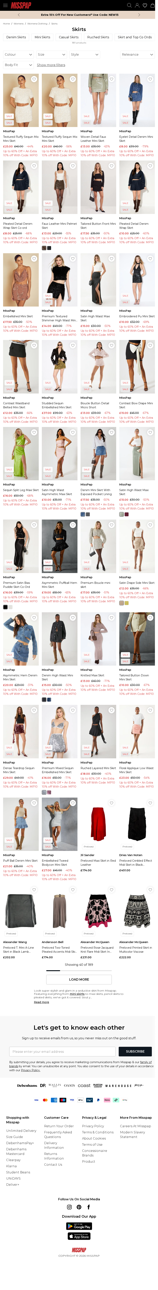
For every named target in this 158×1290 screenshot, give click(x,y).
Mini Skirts (42, 37)
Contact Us (53, 1164)
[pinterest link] (79, 1207)
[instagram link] (69, 1207)
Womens (19, 23)
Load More (79, 979)
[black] (49, 248)
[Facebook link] (88, 1207)
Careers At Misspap (135, 1126)
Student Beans (18, 1172)
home (6, 23)
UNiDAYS (13, 1178)
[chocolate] (44, 248)
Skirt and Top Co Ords (135, 37)
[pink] (49, 792)
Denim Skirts (16, 37)
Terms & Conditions (97, 1132)
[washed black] (44, 700)
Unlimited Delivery (21, 1131)
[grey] (88, 514)
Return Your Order (59, 1126)
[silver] (10, 607)
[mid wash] (83, 514)
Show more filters (51, 65)
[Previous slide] (18, 15)
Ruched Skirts (98, 37)
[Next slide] (139, 15)
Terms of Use (92, 1144)
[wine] (126, 514)
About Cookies (94, 1138)
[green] (126, 603)
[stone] (121, 603)
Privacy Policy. (30, 1070)
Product (88, 1161)
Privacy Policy (93, 1126)
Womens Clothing (37, 23)
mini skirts (77, 994)
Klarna (11, 1166)
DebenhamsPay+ (20, 1143)
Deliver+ (12, 1184)
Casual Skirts (68, 37)
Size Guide (14, 1137)
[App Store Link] (79, 1231)
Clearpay (13, 1160)
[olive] (121, 514)
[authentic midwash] (49, 700)
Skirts (54, 23)
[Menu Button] (5, 5)
